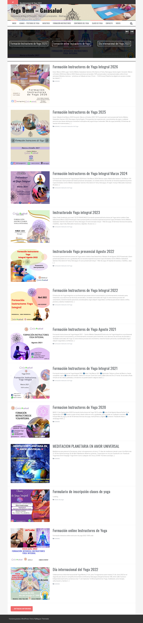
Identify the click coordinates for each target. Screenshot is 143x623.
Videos (118, 23)
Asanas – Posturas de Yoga (29, 23)
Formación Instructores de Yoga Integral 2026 (85, 66)
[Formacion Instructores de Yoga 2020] (30, 421)
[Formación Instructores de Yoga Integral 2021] (30, 382)
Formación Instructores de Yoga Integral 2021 (85, 368)
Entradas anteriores (21, 609)
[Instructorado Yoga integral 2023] (30, 226)
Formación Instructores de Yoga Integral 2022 (85, 290)
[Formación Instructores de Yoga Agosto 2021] (30, 343)
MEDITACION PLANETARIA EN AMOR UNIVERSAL (86, 446)
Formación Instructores (62, 23)
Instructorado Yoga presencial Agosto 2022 (83, 251)
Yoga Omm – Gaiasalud (36, 10)
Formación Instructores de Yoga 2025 (29, 43)
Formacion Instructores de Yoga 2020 (79, 407)
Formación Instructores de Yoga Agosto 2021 (84, 329)
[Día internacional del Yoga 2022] (30, 583)
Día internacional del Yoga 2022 (31, 2)
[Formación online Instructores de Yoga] (30, 544)
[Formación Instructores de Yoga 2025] (30, 137)
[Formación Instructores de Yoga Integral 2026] (30, 84)
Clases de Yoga (97, 23)
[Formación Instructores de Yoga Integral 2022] (30, 304)
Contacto (109, 23)
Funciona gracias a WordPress (19, 619)
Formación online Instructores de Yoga (71, 43)
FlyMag (36, 619)
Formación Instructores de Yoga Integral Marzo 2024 (90, 173)
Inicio (14, 23)
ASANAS (57, 81)
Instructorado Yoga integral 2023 (76, 212)
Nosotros (46, 23)
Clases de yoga (59, 499)
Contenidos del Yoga (81, 23)
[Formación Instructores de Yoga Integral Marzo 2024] (30, 187)
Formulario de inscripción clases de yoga (81, 491)
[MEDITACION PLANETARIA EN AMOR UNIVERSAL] (30, 463)
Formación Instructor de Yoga (69, 126)
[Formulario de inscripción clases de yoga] (30, 505)
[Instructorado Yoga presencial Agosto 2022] (30, 265)
